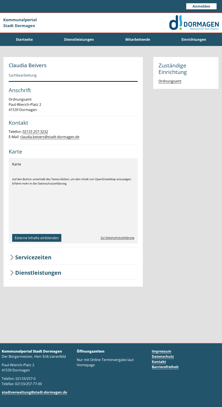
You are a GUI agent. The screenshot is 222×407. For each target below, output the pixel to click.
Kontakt (159, 361)
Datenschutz (163, 356)
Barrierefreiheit (165, 367)
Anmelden (201, 6)
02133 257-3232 (35, 131)
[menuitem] (24, 39)
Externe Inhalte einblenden (37, 237)
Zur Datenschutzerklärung (117, 238)
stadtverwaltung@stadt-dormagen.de (34, 392)
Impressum (161, 351)
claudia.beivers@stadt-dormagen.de (49, 136)
